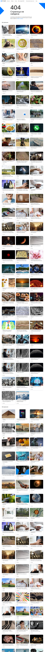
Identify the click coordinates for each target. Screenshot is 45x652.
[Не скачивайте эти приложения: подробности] (36, 186)
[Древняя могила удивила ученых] (8, 45)
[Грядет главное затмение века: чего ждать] (36, 556)
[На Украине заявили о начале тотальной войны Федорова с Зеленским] (8, 242)
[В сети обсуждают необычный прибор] (36, 383)
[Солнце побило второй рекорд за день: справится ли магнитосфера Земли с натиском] (36, 285)
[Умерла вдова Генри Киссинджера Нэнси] (36, 454)
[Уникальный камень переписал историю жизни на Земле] (22, 468)
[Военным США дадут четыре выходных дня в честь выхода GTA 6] (36, 299)
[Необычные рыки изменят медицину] (8, 570)
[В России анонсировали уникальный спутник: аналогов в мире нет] (36, 271)
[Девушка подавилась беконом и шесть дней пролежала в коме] (8, 585)
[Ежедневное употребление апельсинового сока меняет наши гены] (22, 514)
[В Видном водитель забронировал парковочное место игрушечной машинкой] (8, 214)
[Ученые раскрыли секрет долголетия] (36, 528)
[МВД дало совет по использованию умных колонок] (22, 200)
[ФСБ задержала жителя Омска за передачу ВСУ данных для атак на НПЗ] (36, 158)
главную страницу (20, 18)
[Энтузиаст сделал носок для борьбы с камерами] (22, 542)
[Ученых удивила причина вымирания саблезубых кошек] (8, 172)
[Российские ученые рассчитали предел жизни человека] (36, 486)
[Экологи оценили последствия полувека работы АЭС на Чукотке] (22, 585)
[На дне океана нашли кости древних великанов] (22, 87)
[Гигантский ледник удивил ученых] (8, 542)
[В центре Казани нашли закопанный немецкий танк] (8, 31)
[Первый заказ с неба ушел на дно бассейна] (22, 271)
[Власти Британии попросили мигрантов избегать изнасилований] (22, 500)
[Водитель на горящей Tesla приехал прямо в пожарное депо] (22, 102)
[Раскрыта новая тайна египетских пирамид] (8, 486)
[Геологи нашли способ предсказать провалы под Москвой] (36, 200)
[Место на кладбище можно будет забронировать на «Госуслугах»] (22, 556)
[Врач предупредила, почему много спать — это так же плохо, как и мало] (22, 214)
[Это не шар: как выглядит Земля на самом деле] (22, 31)
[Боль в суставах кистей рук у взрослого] (8, 87)
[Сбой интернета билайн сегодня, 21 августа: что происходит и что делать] (36, 87)
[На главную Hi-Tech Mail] (4, 1)
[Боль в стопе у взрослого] (22, 59)
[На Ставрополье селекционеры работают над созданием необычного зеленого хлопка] (8, 383)
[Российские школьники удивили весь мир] (36, 116)
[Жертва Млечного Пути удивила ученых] (22, 172)
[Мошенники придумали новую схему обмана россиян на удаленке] (8, 102)
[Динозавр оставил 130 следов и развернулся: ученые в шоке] (22, 158)
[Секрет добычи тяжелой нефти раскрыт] (36, 341)
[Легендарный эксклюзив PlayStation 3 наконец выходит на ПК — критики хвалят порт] (22, 383)
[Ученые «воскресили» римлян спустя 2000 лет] (36, 228)
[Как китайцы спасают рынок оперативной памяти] (8, 425)
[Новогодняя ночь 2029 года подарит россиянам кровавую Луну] (8, 256)
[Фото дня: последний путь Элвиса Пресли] (36, 313)
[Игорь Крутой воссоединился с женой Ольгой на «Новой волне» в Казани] (8, 186)
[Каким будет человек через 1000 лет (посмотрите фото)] (22, 341)
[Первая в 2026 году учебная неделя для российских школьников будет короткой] (22, 228)
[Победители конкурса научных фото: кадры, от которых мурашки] (8, 440)
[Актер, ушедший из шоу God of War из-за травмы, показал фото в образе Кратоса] (22, 130)
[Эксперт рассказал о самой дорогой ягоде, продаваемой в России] (36, 102)
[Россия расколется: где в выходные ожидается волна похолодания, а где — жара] (22, 144)
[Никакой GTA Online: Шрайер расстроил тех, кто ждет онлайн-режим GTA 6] (8, 228)
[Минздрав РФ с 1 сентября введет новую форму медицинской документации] (8, 116)
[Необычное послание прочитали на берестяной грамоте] (36, 73)
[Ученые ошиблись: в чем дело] (36, 570)
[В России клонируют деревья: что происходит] (8, 158)
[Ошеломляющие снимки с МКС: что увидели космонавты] (22, 486)
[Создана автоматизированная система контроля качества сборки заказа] (36, 327)
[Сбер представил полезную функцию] (36, 425)
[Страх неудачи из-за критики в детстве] (8, 468)
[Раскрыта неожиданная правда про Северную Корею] (36, 514)
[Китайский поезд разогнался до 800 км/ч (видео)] (36, 144)
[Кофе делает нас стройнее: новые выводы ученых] (36, 641)
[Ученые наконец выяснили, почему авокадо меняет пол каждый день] (8, 73)
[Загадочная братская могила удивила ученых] (8, 556)
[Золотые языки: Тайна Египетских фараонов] (8, 285)
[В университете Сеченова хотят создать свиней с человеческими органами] (8, 299)
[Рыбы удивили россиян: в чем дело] (36, 59)
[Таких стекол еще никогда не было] (36, 242)
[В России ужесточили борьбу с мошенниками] (8, 528)
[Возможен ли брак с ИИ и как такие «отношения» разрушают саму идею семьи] (8, 355)
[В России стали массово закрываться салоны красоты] (36, 214)
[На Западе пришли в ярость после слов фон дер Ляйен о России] (22, 73)
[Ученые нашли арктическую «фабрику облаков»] (22, 397)
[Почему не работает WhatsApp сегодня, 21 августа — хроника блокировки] (36, 130)
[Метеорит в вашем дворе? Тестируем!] (36, 585)
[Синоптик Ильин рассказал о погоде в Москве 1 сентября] (22, 440)
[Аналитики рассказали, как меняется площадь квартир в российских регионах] (22, 454)
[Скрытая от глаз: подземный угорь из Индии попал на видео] (22, 327)
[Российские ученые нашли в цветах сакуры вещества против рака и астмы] (36, 256)
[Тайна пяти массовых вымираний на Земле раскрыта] (36, 31)
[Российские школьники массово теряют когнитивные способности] (8, 271)
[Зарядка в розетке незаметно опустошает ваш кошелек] (8, 514)
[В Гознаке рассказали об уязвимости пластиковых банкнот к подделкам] (36, 440)
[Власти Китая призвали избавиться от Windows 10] (22, 116)
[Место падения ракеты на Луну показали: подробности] (8, 397)
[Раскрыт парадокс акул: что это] (22, 528)
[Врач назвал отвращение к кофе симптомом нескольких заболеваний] (8, 200)
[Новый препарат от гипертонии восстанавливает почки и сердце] (22, 186)
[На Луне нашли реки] (22, 355)
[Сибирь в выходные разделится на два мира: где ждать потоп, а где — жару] (22, 313)
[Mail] (1, 1)
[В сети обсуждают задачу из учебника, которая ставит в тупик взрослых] (22, 411)
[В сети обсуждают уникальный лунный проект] (8, 454)
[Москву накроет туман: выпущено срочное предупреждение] (36, 468)
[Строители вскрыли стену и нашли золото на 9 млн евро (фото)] (22, 256)
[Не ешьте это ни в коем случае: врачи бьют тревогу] (22, 45)
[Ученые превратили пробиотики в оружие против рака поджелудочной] (36, 411)
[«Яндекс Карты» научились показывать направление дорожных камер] (8, 327)
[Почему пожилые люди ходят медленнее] (36, 500)
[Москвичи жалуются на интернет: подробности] (36, 542)
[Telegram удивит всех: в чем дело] (36, 172)
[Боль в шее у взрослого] (22, 425)
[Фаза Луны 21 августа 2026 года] (22, 242)
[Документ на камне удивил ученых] (8, 500)
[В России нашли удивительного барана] (8, 59)
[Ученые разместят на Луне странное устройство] (36, 355)
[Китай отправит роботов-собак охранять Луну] (8, 313)
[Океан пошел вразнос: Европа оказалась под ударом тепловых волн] (22, 570)
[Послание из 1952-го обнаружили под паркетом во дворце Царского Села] (36, 45)
